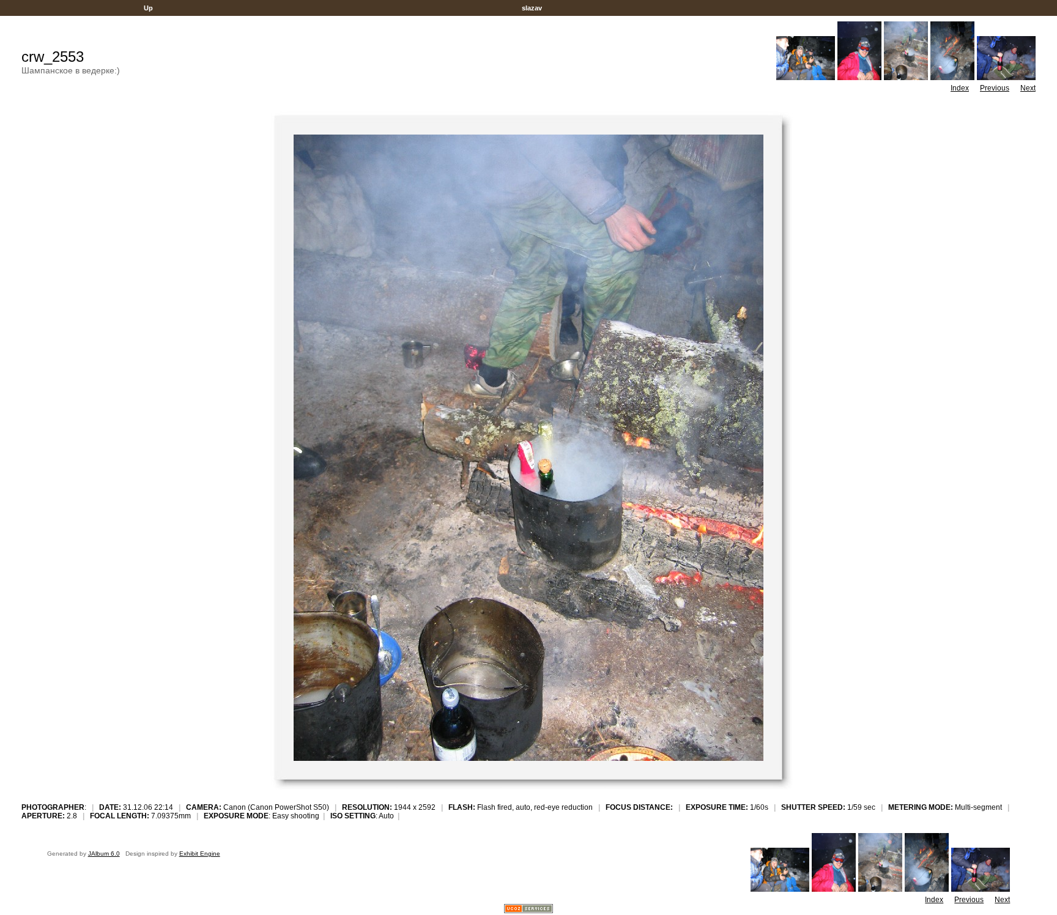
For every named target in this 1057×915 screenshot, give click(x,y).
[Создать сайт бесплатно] (528, 910)
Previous (994, 88)
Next (1028, 88)
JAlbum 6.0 (104, 853)
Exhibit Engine (199, 853)
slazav (532, 8)
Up (148, 8)
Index (960, 88)
